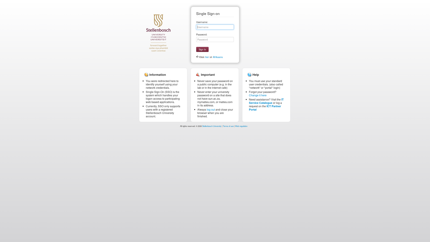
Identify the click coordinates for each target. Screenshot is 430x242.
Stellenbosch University (211, 126)
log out (211, 109)
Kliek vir (211, 57)
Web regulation (241, 126)
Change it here (258, 95)
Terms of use (228, 126)
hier (207, 57)
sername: (202, 22)
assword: (201, 34)
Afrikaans (218, 57)
